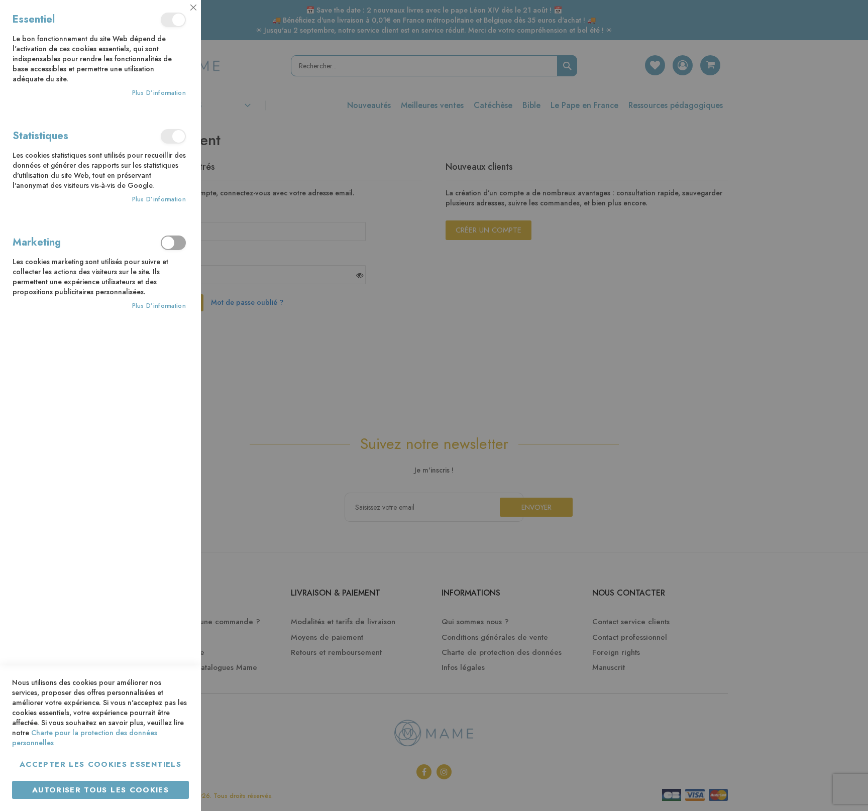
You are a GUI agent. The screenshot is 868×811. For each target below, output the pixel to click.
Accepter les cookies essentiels (100, 764)
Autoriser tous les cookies (100, 789)
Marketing (173, 243)
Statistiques (173, 136)
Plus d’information (159, 93)
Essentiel (173, 20)
